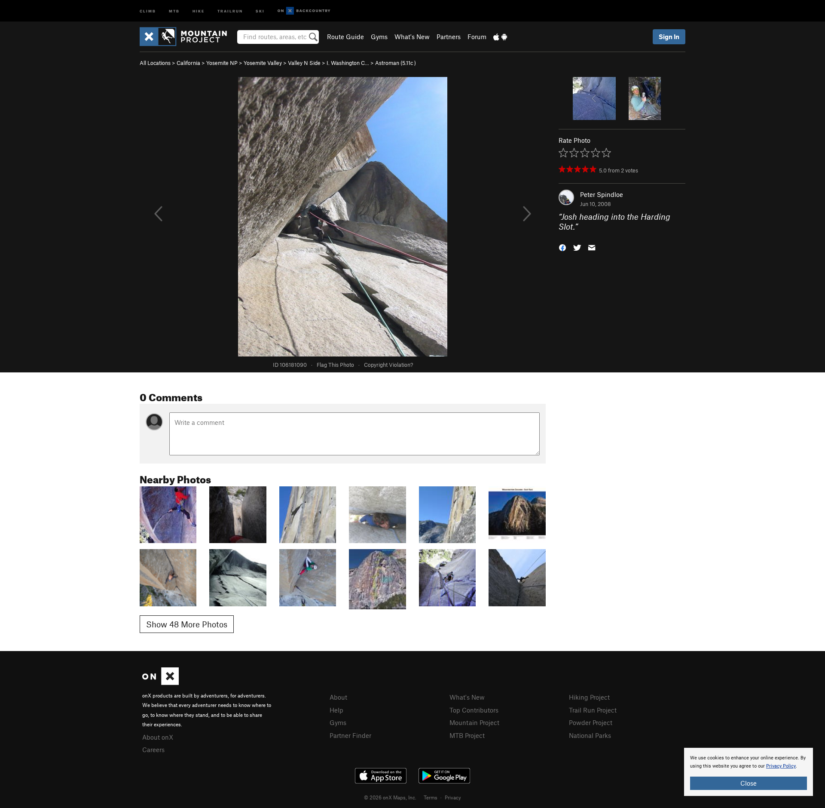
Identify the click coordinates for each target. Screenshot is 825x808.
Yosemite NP (222, 62)
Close (748, 783)
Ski (260, 10)
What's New (412, 36)
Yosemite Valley (263, 62)
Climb (148, 10)
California (188, 62)
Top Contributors (473, 710)
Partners (449, 36)
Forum (477, 36)
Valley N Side (304, 62)
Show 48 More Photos (186, 624)
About (338, 697)
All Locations (155, 62)
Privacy (453, 797)
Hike (198, 10)
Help (336, 710)
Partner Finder (350, 735)
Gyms (379, 36)
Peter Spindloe (601, 194)
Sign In (669, 36)
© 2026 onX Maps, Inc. (390, 797)
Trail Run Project (593, 710)
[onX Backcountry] (304, 11)
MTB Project (467, 735)
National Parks (590, 735)
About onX (157, 737)
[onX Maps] (160, 682)
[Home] (187, 36)
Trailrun (230, 10)
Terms (430, 797)
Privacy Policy (781, 766)
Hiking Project (589, 697)
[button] (562, 247)
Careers (153, 749)
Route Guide (345, 36)
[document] (748, 772)
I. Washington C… (348, 62)
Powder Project (590, 722)
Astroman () (395, 62)
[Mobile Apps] (500, 36)
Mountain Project (474, 722)
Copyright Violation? (388, 364)
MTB (174, 10)
